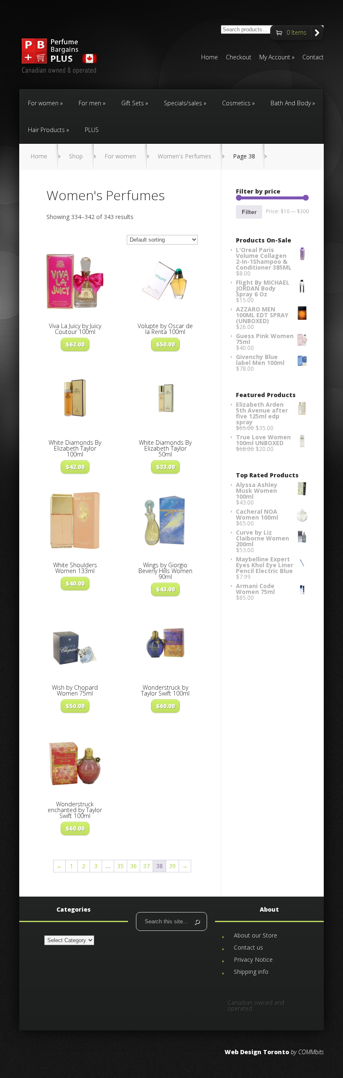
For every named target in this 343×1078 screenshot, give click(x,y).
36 (133, 866)
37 (146, 866)
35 (120, 866)
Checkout (238, 57)
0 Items (297, 32)
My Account (274, 57)
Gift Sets (132, 103)
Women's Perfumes (184, 156)
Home (209, 57)
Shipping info (251, 972)
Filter (249, 212)
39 (172, 866)
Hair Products (46, 130)
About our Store (255, 935)
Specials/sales (183, 103)
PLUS (92, 130)
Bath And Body (291, 103)
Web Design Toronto (257, 1052)
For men (90, 103)
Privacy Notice (253, 959)
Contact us (248, 947)
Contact (313, 57)
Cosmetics (236, 103)
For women (43, 103)
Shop (76, 156)
